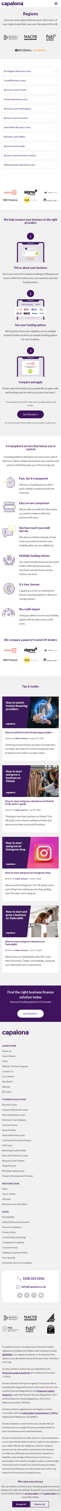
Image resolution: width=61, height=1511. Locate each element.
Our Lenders (8, 1076)
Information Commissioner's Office (40, 1413)
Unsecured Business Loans (15, 1109)
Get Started (29, 414)
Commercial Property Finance (16, 1140)
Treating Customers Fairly (14, 1252)
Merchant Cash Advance (14, 1119)
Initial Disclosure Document (15, 1222)
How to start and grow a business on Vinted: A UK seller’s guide (29, 802)
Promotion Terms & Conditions (17, 1262)
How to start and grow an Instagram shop (28, 872)
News (5, 1188)
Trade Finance (9, 1165)
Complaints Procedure (13, 1242)
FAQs (5, 1061)
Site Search (7, 1081)
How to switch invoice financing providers (28, 732)
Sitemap (6, 1086)
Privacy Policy (9, 1232)
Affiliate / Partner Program (15, 1066)
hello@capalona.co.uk (33, 1286)
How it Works (9, 1056)
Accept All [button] (21, 1504)
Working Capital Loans (13, 1170)
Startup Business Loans (13, 1135)
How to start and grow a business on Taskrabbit (25, 943)
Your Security (8, 1257)
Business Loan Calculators (15, 1204)
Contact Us (7, 1071)
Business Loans (9, 1104)
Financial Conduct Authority (16, 1372)
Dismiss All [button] (39, 1504)
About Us (6, 1051)
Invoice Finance (9, 1125)
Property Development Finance (17, 1175)
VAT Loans (7, 1145)
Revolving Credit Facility (14, 1150)
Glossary (6, 1199)
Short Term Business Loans (15, 1155)
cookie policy (50, 1493)
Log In (8, 1091)
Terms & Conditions (11, 1227)
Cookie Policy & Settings (14, 1237)
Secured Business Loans (13, 1114)
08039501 (7, 1354)
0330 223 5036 (33, 1278)
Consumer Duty (10, 1247)
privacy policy (32, 1493)
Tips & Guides (9, 1193)
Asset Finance (9, 1130)
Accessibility (8, 1217)
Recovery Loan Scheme (13, 1160)
